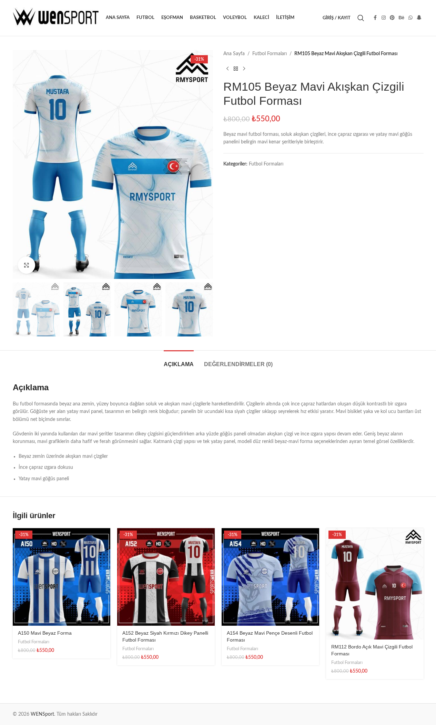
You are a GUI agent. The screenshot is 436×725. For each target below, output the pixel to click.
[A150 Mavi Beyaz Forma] (61, 577)
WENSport (42, 714)
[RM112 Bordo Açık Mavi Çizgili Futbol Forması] (375, 584)
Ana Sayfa (234, 53)
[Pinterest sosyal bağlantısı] (392, 18)
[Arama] (361, 18)
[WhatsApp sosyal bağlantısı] (410, 18)
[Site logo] (56, 18)
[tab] (179, 360)
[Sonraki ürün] (244, 68)
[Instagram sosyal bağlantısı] (383, 18)
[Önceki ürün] (227, 68)
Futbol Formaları (269, 53)
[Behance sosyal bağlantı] (401, 18)
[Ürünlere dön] (236, 68)
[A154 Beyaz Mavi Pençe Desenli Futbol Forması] (270, 577)
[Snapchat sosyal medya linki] (419, 18)
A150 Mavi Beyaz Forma (45, 633)
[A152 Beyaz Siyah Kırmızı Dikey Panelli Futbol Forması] (166, 577)
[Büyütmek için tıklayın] (26, 265)
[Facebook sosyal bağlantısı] (375, 18)
